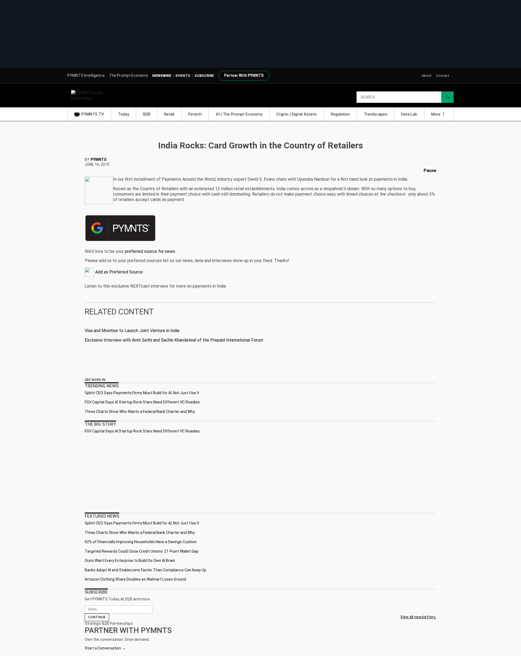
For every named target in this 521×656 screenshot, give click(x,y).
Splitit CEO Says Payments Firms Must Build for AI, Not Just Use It (142, 393)
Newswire (161, 76)
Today (123, 114)
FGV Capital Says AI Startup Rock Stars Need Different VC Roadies (142, 402)
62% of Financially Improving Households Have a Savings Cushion (141, 542)
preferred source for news (150, 251)
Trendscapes (375, 114)
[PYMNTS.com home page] (88, 95)
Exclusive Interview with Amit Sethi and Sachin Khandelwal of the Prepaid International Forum (174, 340)
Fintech (195, 114)
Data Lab (409, 114)
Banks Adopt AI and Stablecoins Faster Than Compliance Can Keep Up (145, 570)
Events (183, 76)
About (426, 76)
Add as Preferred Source (118, 272)
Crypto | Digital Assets (296, 114)
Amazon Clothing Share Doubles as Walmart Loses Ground (135, 579)
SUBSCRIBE (204, 76)
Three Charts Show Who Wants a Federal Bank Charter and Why (140, 411)
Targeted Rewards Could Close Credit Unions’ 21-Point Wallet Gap (141, 551)
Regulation (340, 114)
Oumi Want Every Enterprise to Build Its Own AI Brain (130, 560)
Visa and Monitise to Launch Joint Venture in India (132, 330)
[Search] (447, 97)
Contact (442, 76)
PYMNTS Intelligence (86, 75)
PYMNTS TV (92, 114)
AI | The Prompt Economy (239, 114)
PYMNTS (98, 159)
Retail (169, 114)
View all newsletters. (418, 617)
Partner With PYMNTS (243, 75)
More (436, 114)
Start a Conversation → (105, 648)
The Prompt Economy (128, 75)
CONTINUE (97, 617)
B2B (146, 114)
